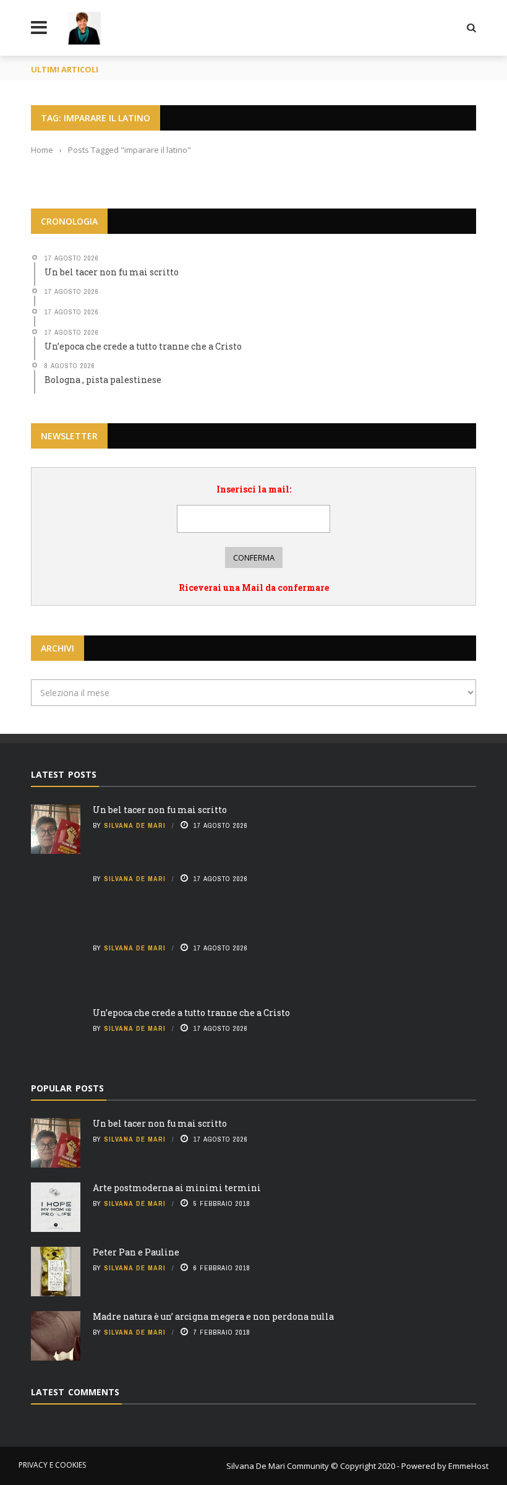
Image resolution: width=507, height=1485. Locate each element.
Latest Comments (75, 1392)
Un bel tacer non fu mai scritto (160, 810)
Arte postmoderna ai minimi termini (177, 1188)
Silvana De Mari (135, 825)
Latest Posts (63, 774)
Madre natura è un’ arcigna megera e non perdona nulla (213, 1316)
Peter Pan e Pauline (136, 1252)
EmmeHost (467, 1465)
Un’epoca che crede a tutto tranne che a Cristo (191, 1012)
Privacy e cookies (52, 1465)
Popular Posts (67, 1088)
